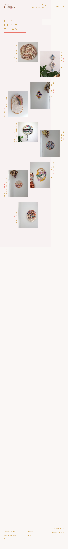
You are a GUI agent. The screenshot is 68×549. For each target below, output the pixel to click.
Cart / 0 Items (60, 6)
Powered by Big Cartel (58, 532)
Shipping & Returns (46, 5)
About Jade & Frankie (38, 7)
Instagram (30, 528)
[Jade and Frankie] (15, 6)
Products (34, 5)
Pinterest (30, 535)
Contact (49, 7)
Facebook (30, 531)
